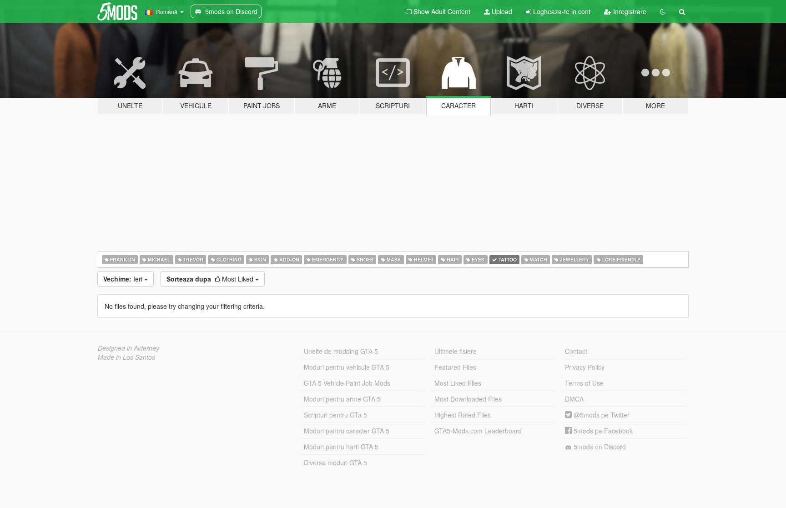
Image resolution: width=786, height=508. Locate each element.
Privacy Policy (585, 367)
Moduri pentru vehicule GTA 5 (346, 367)
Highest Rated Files (462, 414)
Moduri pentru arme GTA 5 (342, 398)
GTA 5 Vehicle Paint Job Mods (347, 382)
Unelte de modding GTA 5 (341, 351)
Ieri (123, 278)
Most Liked (210, 278)
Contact (576, 351)
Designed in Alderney (128, 347)
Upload (501, 11)
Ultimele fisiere (455, 351)
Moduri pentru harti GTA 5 (341, 446)
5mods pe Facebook (602, 430)
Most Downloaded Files (468, 398)
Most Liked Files (457, 382)
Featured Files (455, 367)
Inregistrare (628, 11)
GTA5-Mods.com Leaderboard (478, 430)
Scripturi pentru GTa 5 (335, 414)
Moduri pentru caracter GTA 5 (346, 430)
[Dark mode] (662, 11)
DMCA (574, 398)
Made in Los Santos (126, 357)
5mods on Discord (599, 446)
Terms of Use (584, 382)
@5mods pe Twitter (601, 414)
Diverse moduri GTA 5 (335, 462)
